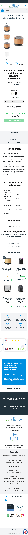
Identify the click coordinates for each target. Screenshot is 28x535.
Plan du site (6, 532)
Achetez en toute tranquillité (14, 481)
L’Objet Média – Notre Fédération (14, 478)
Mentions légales (13, 532)
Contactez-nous (14, 488)
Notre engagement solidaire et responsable (14, 475)
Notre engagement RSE (14, 472)
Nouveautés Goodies (14, 458)
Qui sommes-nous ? (14, 470)
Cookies (22, 532)
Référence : (10, 82)
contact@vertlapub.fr (15, 500)
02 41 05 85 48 (15, 497)
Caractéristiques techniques (14, 136)
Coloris (14, 90)
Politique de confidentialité (14, 533)
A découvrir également (14, 142)
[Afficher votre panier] (26, 5)
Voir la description (14, 85)
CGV (19, 532)
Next (7, 59)
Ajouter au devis (15, 120)
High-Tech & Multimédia (14, 16)
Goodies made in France (14, 460)
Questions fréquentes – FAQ (14, 490)
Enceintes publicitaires (10, 17)
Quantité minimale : (14, 106)
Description (14, 132)
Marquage (13, 97)
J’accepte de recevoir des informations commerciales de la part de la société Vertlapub (15, 379)
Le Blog (14, 486)
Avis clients (14, 139)
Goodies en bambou (14, 243)
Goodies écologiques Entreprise (14, 455)
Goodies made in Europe (14, 462)
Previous (7, 23)
